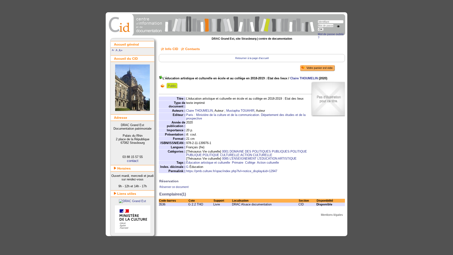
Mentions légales (332, 215)
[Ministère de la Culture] (132, 232)
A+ (121, 50)
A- (113, 50)
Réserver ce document (174, 187)
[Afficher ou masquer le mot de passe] (338, 26)
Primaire (237, 162)
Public (172, 86)
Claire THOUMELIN (304, 78)
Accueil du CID (126, 58)
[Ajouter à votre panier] (164, 86)
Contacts (192, 49)
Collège (250, 162)
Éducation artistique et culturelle (208, 162)
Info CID (171, 49)
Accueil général (126, 44)
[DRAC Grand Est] (132, 201)
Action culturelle (268, 162)
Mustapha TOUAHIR (240, 110)
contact (132, 161)
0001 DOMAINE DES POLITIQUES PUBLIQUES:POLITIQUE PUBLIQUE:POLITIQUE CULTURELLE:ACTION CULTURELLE (246, 153)
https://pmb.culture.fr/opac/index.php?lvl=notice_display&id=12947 (231, 171)
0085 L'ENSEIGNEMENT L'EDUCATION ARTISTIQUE (259, 158)
